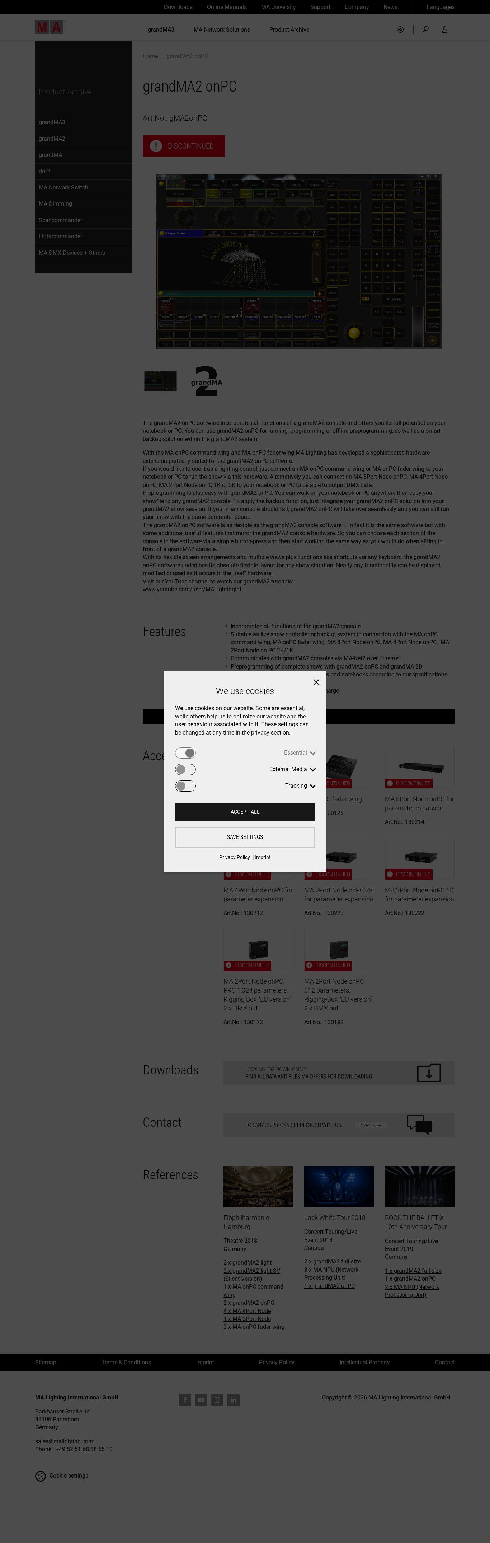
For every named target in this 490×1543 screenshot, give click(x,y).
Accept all (245, 811)
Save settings (245, 837)
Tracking (296, 785)
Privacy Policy (234, 857)
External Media (288, 769)
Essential (295, 752)
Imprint (263, 857)
